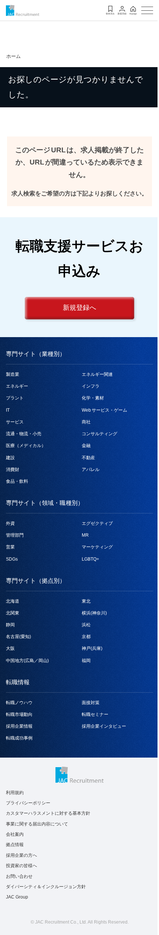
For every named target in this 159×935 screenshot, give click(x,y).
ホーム (13, 56)
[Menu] (147, 10)
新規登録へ (79, 308)
